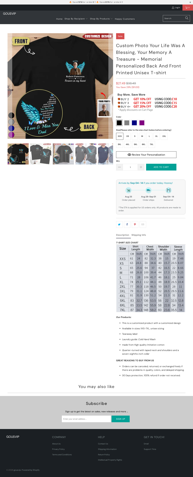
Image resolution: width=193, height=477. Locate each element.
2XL (164, 136)
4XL (127, 144)
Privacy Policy (58, 449)
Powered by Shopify (31, 470)
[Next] (110, 86)
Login (177, 7)
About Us (56, 443)
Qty (118, 161)
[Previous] (9, 86)
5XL (135, 144)
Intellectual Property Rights (110, 460)
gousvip (17, 470)
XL (156, 136)
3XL (119, 144)
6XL (143, 144)
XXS (120, 136)
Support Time (150, 449)
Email (146, 443)
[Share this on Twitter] (119, 224)
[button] (76, 19)
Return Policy (104, 454)
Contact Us (103, 443)
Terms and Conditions (62, 454)
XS (127, 136)
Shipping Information (107, 449)
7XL (151, 144)
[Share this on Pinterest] (135, 224)
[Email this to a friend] (143, 224)
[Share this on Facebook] (127, 224)
